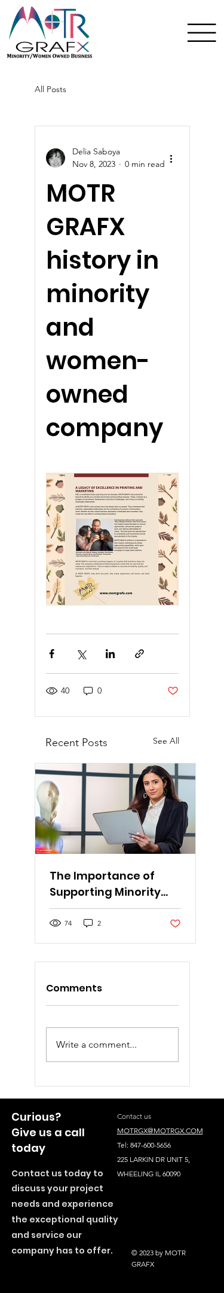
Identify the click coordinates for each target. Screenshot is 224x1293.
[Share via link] (139, 653)
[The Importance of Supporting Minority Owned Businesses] (115, 808)
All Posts (50, 89)
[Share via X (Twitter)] (81, 653)
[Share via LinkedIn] (110, 653)
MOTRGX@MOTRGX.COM (160, 1130)
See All (166, 740)
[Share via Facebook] (51, 653)
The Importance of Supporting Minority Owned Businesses (105, 884)
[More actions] (171, 158)
